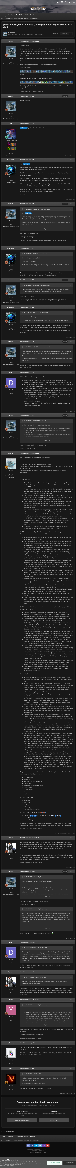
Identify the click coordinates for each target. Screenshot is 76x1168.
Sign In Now (53, 1120)
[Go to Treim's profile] (11, 134)
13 (12, 62)
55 (12, 858)
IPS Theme (30, 1149)
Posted (27, 41)
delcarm (12, 32)
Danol (11, 372)
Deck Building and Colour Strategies (33, 34)
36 (12, 180)
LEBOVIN (68, 1093)
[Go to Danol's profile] (11, 383)
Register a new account (22, 1120)
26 (12, 393)
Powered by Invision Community (38, 1152)
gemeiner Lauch (66, 833)
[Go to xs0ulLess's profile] (11, 1053)
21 (12, 1020)
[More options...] (71, 41)
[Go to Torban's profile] (11, 848)
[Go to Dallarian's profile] (11, 463)
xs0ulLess (10, 1043)
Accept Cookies (55, 1162)
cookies (11, 1162)
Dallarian (67, 155)
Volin (10, 1068)
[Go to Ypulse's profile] (11, 1010)
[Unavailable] (46, 71)
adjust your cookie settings (13, 1163)
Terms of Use (10, 1165)
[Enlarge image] (46, 82)
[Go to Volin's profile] (11, 1079)
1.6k (11, 153)
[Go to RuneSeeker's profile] (11, 170)
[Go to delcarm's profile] (5, 34)
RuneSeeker (10, 159)
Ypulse (11, 999)
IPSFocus (37, 1149)
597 (11, 1089)
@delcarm (26, 164)
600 (11, 474)
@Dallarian (24, 128)
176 (11, 1063)
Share (56, 33)
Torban (10, 837)
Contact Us (46, 1149)
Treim (11, 123)
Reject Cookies (69, 1162)
